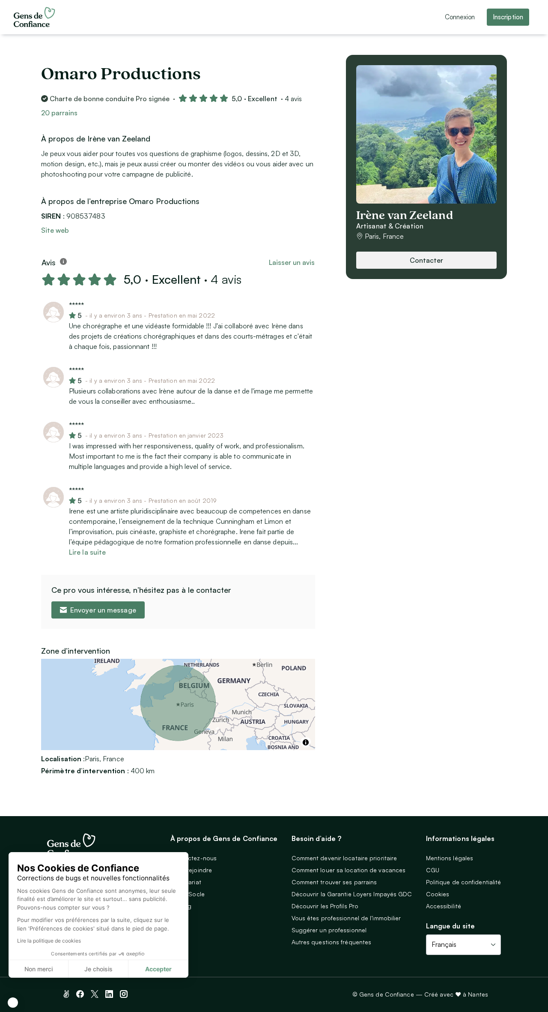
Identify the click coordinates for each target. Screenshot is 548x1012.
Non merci (38, 969)
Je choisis (98, 969)
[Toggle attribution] (306, 742)
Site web (55, 230)
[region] (178, 704)
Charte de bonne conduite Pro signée (110, 98)
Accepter (158, 969)
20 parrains (59, 112)
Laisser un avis (292, 262)
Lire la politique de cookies (49, 940)
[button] (13, 1002)
